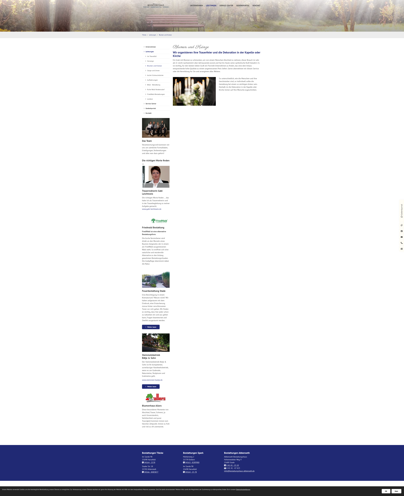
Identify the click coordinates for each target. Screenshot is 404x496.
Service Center (226, 5)
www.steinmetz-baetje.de (152, 380)
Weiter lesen (151, 327)
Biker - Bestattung (153, 85)
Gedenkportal (242, 5)
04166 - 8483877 (151, 472)
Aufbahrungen (152, 80)
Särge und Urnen (153, 70)
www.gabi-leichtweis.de (151, 209)
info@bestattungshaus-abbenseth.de (239, 471)
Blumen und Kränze (165, 35)
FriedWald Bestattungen (156, 94)
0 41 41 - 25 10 (232, 465)
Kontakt (256, 5)
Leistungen (211, 5)
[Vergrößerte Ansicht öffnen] (194, 91)
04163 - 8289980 (192, 462)
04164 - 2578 (149, 462)
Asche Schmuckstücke (155, 75)
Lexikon (150, 99)
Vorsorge (150, 61)
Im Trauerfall (152, 56)
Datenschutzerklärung (243, 489)
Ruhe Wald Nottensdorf (155, 89)
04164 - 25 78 (191, 472)
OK (386, 491)
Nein (396, 491)
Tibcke (144, 35)
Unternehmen (196, 5)
